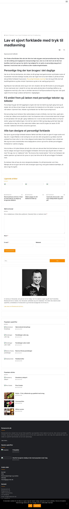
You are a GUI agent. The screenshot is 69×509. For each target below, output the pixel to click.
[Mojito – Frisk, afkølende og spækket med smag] (9, 395)
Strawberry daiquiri (21, 377)
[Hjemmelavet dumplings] (9, 329)
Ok (30, 505)
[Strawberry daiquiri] (9, 380)
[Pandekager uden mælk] (9, 345)
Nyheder (11, 35)
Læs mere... (4, 440)
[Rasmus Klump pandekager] (9, 353)
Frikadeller (16, 450)
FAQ (2, 474)
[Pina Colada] (9, 388)
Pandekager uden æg (21, 335)
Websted (38, 242)
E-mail (6, 242)
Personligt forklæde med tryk (36, 79)
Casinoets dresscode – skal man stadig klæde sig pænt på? (54, 198)
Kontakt (3, 472)
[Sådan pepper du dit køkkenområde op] (34, 188)
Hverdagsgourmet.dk (7, 479)
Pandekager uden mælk (22, 343)
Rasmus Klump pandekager (23, 351)
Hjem (6, 35)
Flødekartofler (19, 359)
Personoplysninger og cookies (9, 476)
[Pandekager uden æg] (9, 337)
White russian (19, 409)
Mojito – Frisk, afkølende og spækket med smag (29, 393)
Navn (6, 235)
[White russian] (9, 411)
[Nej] (67, 504)
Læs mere (37, 505)
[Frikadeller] (6, 452)
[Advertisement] (34, 17)
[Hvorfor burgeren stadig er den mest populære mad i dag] (6, 460)
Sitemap (3, 477)
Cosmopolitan (19, 401)
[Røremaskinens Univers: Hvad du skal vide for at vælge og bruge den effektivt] (13, 188)
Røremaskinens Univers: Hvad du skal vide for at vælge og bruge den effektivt (13, 198)
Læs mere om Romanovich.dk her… (14, 306)
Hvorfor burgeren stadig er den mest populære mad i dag (30, 458)
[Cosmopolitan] (9, 403)
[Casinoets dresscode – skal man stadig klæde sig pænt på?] (55, 188)
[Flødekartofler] (9, 361)
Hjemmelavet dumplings (22, 327)
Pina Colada (19, 385)
